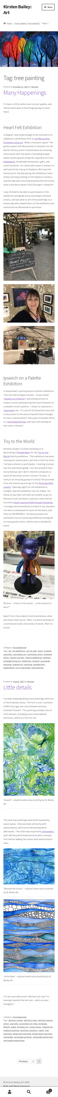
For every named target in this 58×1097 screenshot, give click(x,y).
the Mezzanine (42, 138)
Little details (17, 687)
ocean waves (35, 1027)
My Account (9, 1092)
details (6, 1027)
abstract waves (45, 1020)
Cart (45, 1089)
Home (9, 23)
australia (7, 654)
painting (28, 664)
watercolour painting (42, 1033)
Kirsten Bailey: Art (17, 9)
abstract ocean (15, 1020)
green (13, 1027)
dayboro (47, 657)
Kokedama (8, 161)
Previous (23, 1061)
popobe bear (39, 664)
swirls (41, 1030)
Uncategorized (19, 647)
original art (17, 664)
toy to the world (22, 667)
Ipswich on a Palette (14, 398)
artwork (47, 651)
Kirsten (35, 86)
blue (36, 1023)
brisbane (43, 1023)
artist (40, 651)
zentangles (48, 831)
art (9, 651)
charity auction (17, 657)
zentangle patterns (23, 1037)
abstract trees (30, 1020)
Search (29, 1092)
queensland (8, 667)
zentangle (8, 1037)
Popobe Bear (23, 452)
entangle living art (12, 661)
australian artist (35, 654)
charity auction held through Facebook (33, 502)
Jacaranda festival (16, 421)
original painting (11, 1030)
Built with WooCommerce (16, 1086)
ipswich (35, 661)
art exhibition (18, 651)
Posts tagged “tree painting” (27, 23)
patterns (33, 1030)
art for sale (31, 651)
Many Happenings (24, 92)
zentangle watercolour (14, 1040)
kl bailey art (22, 1027)
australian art (19, 654)
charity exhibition (33, 657)
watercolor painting (21, 1033)
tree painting (37, 667)
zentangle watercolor (43, 1037)
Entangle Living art (13, 142)
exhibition (26, 661)
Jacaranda (8, 410)
